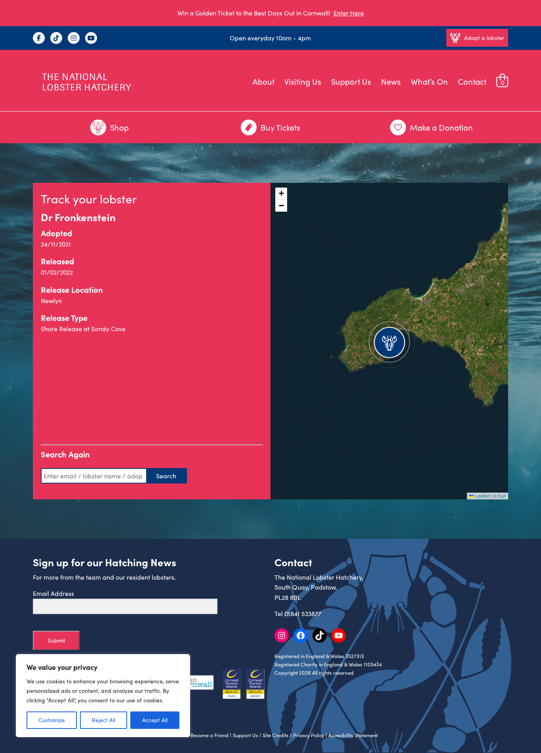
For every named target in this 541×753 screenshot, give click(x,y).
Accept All (155, 720)
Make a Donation (441, 127)
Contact (472, 81)
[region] (103, 695)
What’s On (429, 81)
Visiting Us (302, 81)
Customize (51, 720)
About (263, 81)
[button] (389, 341)
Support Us (351, 81)
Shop (119, 127)
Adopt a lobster (484, 38)
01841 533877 (302, 613)
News (391, 81)
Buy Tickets (280, 127)
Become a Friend (209, 735)
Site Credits (276, 735)
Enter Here (348, 13)
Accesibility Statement (353, 735)
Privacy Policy (308, 735)
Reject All (103, 720)
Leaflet (482, 495)
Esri (502, 495)
